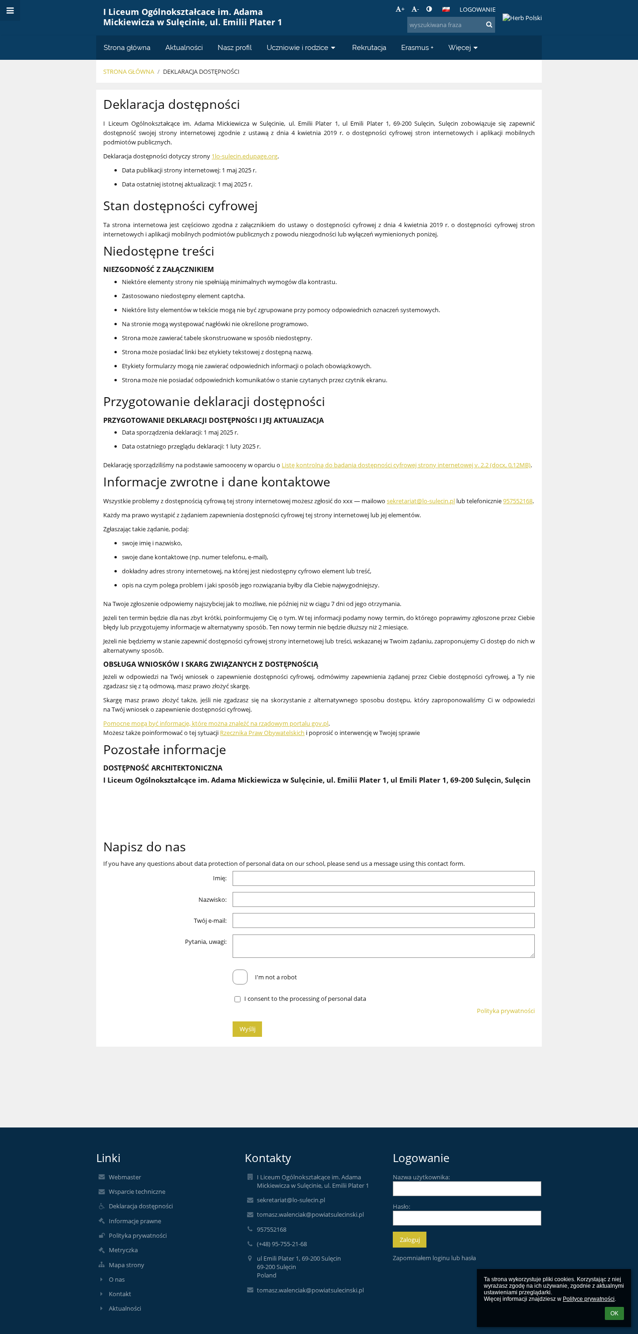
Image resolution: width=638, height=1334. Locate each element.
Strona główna (128, 71)
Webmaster (125, 1177)
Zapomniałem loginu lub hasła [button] (434, 1258)
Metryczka (123, 1250)
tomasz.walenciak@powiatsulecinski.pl (310, 1214)
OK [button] (614, 1313)
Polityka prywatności (506, 1010)
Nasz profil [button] (235, 47)
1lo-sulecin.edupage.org (244, 156)
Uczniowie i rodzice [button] (297, 47)
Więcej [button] (459, 47)
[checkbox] (240, 977)
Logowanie (478, 9)
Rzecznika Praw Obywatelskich (262, 732)
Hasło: (401, 1206)
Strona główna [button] (127, 47)
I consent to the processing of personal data (305, 998)
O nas (117, 1279)
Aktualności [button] (184, 47)
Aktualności (125, 1308)
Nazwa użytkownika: (421, 1177)
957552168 (517, 501)
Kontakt (120, 1294)
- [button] (418, 9)
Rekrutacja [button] (369, 47)
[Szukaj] (489, 24)
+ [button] (402, 9)
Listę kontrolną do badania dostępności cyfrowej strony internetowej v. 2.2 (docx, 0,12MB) (406, 465)
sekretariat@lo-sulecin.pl (421, 501)
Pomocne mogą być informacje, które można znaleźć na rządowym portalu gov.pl (215, 723)
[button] (429, 8)
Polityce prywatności (589, 1299)
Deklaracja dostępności (201, 71)
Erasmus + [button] (417, 47)
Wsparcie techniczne (137, 1191)
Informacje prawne (135, 1221)
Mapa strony (126, 1265)
